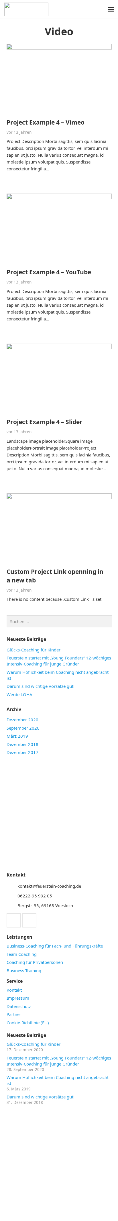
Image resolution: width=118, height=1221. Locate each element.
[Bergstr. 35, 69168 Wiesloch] (12, 905)
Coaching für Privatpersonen (35, 962)
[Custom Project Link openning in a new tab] (59, 497)
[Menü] (111, 9)
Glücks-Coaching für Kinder (33, 650)
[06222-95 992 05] (12, 895)
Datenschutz (19, 1006)
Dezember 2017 (22, 752)
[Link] (26, 9)
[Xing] (14, 920)
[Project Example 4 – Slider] (59, 347)
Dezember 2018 (22, 744)
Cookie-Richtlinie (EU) (28, 1022)
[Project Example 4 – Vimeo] (59, 47)
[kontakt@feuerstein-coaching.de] (12, 886)
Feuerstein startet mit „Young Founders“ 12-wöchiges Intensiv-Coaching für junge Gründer (59, 661)
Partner (14, 1014)
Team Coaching (22, 954)
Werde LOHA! (20, 694)
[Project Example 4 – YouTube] (59, 197)
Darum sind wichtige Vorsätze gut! (40, 686)
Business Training (24, 970)
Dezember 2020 (22, 719)
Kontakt (14, 990)
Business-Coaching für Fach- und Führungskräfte (55, 946)
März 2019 (17, 736)
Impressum (18, 998)
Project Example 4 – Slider (44, 422)
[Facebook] (29, 920)
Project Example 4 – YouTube (49, 272)
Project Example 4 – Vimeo (45, 122)
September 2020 (23, 728)
